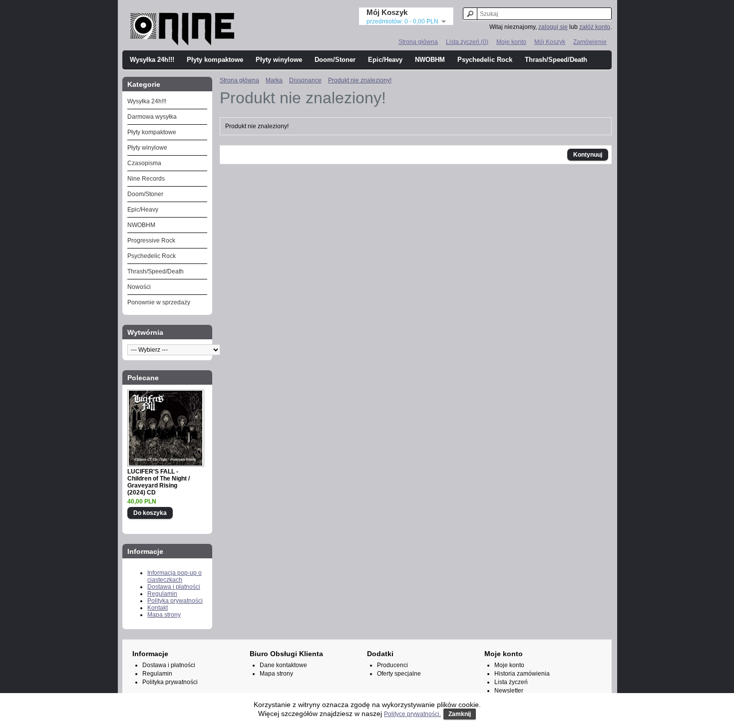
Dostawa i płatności (173, 586)
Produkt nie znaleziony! (359, 80)
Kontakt (157, 607)
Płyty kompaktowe (215, 59)
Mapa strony (164, 614)
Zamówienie (590, 41)
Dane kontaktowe (283, 665)
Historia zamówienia (522, 673)
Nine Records (146, 178)
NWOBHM (430, 59)
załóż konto (594, 26)
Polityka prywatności (175, 600)
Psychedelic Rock (484, 59)
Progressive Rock (151, 240)
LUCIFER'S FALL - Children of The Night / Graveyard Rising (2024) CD (158, 482)
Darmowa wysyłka (152, 116)
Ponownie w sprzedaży (158, 302)
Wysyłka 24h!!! (152, 59)
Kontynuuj (587, 154)
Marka (274, 80)
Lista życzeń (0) (467, 41)
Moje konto (511, 41)
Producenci (392, 665)
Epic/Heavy (385, 59)
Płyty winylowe (279, 59)
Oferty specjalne (399, 673)
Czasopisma (144, 163)
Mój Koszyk (549, 41)
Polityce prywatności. (412, 714)
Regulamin (162, 593)
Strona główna (418, 41)
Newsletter (508, 690)
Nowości (139, 286)
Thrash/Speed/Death (556, 59)
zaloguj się (553, 26)
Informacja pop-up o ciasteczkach (174, 576)
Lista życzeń (511, 682)
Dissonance (305, 80)
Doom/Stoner (335, 59)
